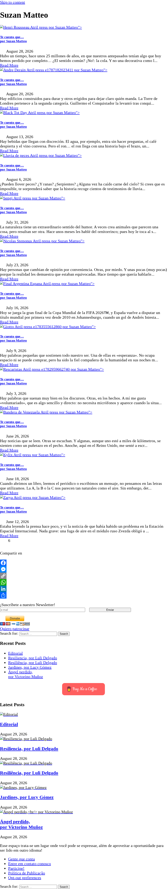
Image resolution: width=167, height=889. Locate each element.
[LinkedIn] (83, 589)
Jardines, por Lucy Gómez (30, 667)
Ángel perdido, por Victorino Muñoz (25, 674)
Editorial (15, 653)
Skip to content (12, 2)
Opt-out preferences (24, 877)
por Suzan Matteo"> (65, 27)
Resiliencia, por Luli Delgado (32, 658)
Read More (9, 65)
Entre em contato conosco (29, 863)
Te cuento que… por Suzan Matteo (13, 39)
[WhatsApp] (83, 582)
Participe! (16, 868)
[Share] (83, 595)
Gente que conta (21, 859)
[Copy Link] (83, 576)
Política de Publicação (26, 873)
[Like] (3, 540)
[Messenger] (83, 569)
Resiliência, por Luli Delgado (32, 662)
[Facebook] (83, 563)
